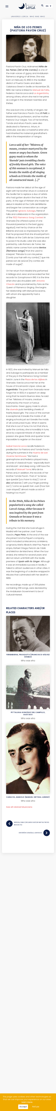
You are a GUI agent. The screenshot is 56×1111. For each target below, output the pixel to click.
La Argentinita (41, 93)
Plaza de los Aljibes (35, 379)
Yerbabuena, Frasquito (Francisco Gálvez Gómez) (28, 656)
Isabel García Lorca (16, 446)
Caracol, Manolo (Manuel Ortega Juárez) (28, 797)
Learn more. (27, 1102)
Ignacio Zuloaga (26, 210)
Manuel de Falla (41, 89)
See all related (19, 806)
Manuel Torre (24, 469)
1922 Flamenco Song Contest (28, 217)
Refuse (35, 1106)
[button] (42, 5)
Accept (23, 1106)
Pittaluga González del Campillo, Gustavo (28, 713)
